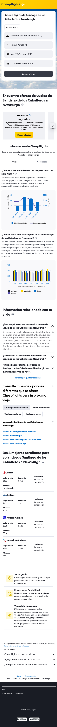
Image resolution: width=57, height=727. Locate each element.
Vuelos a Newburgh (12, 435)
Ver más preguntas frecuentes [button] (28, 378)
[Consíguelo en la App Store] (34, 719)
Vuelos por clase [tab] (33, 414)
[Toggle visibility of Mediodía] (26, 291)
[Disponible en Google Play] (22, 719)
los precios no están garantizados (16, 646)
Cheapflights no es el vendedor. (20, 654)
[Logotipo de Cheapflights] (10, 4)
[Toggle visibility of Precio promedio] (38, 223)
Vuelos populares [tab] (13, 414)
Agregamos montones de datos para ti (23, 659)
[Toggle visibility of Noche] (12, 293)
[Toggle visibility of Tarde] (37, 291)
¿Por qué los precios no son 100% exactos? (25, 664)
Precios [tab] (15, 162)
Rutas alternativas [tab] (41, 407)
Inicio (19, 676)
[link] (24, 135)
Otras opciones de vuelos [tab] (16, 407)
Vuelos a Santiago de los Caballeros (19, 431)
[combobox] (12, 27)
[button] (28, 35)
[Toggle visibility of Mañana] (12, 291)
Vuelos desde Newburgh (14, 444)
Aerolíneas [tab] (42, 162)
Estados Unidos (30, 676)
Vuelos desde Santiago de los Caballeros (22, 439)
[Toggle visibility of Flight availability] (19, 223)
